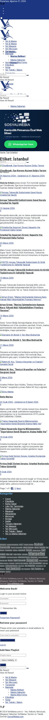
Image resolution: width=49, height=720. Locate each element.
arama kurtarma (13, 545)
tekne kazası (43, 560)
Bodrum (38, 544)
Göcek (29, 550)
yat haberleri (30, 566)
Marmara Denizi (24, 557)
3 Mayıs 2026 (6, 377)
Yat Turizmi (36, 568)
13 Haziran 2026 (7, 208)
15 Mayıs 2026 (7, 278)
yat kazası (39, 566)
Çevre (8, 499)
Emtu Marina (6, 396)
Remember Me (10, 608)
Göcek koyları (36, 550)
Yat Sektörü (13, 568)
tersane (12, 563)
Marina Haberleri (17, 106)
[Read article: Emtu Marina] (24, 392)
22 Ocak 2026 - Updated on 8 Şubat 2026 (19, 402)
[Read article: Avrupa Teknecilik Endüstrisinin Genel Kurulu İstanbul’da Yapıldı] (24, 193)
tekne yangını (4, 563)
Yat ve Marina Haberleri (15, 534)
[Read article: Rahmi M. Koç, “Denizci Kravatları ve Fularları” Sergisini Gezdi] (24, 363)
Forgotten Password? (10, 617)
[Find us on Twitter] (1, 4)
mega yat (3, 560)
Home (2, 152)
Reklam (8, 11)
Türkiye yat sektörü (21, 563)
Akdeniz (3, 545)
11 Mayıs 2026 (7, 345)
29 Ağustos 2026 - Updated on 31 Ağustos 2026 (22, 176)
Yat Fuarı (21, 566)
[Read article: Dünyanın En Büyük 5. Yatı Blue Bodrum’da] (24, 335)
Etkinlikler (9, 127)
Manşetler (36, 553)
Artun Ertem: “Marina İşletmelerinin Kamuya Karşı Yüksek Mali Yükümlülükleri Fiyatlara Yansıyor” (22, 307)
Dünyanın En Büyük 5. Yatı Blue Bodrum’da (21, 340)
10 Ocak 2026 (6, 437)
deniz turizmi (39, 547)
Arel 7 (21, 544)
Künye (8, 8)
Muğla (10, 560)
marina (3, 557)
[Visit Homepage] (6, 28)
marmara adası (12, 557)
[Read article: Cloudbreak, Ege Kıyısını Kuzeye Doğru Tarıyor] (24, 165)
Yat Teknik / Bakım (13, 149)
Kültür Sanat (11, 504)
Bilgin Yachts (29, 545)
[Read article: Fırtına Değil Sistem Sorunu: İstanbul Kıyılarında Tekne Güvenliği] (24, 457)
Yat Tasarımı (25, 569)
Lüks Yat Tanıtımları (14, 506)
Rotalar (8, 519)
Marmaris (34, 557)
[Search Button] (28, 162)
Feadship (8, 550)
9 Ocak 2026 (6, 472)
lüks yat (9, 554)
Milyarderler (10, 514)
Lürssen (25, 554)
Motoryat (9, 516)
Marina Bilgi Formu (18, 62)
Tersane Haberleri (13, 524)
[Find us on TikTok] (3, 4)
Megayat (9, 511)
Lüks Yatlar (17, 554)
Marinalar (9, 54)
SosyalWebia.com (15, 583)
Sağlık (8, 521)
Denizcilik (5, 547)
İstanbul (14, 152)
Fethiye (15, 550)
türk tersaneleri (35, 563)
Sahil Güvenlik (19, 560)
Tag (8, 152)
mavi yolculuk (43, 557)
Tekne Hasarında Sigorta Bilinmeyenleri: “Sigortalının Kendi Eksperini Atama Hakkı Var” (23, 430)
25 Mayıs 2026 (7, 243)
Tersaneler (10, 51)
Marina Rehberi (17, 56)
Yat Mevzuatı (11, 49)
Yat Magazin (10, 46)
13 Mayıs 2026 (7, 315)
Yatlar (7, 138)
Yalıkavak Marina (11, 566)
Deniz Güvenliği (17, 547)
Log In (3, 645)
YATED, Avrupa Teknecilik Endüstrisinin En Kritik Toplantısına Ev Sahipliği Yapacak (24, 271)
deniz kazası (28, 547)
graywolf (21, 550)
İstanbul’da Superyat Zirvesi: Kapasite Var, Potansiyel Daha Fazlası (21, 236)
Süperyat (32, 560)
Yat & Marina (11, 41)
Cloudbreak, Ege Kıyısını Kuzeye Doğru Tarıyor (23, 170)
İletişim (8, 13)
